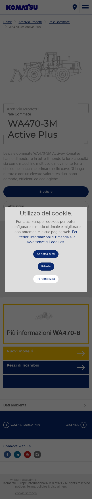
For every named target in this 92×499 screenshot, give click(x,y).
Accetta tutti (46, 254)
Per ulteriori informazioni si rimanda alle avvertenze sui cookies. (47, 237)
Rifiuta (46, 266)
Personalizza (46, 279)
